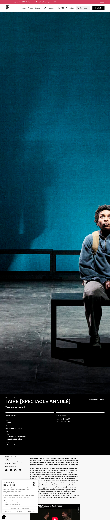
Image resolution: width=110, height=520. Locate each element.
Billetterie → (99, 8)
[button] (4, 517)
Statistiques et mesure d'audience (13, 504)
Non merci (7, 511)
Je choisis (19, 511)
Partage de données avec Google (13, 502)
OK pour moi (31, 511)
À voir (24, 8)
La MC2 (61, 8)
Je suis (37, 8)
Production (70, 8)
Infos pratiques (49, 8)
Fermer (102, 2)
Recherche (84, 8)
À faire (30, 8)
